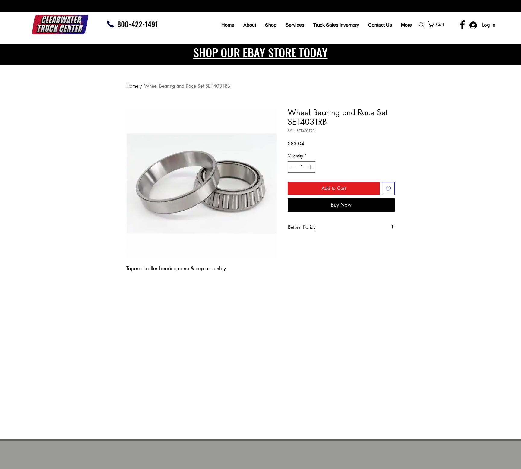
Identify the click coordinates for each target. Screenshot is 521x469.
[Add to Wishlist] (388, 188)
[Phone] (110, 24)
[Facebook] (462, 24)
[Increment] (310, 167)
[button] (452, 24)
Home (132, 86)
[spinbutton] (301, 167)
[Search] (421, 24)
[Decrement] (292, 167)
